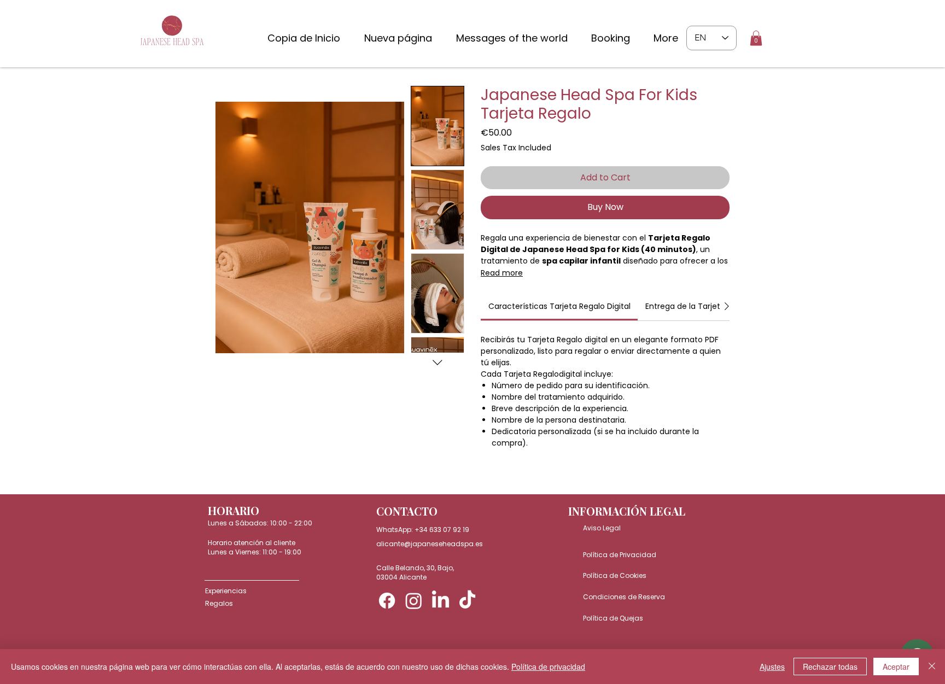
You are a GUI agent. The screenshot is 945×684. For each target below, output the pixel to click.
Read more (502, 272)
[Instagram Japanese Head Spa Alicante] (413, 600)
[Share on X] (550, 486)
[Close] (931, 666)
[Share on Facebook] (487, 486)
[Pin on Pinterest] (508, 486)
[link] (559, 306)
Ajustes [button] (772, 666)
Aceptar (896, 666)
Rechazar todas (830, 666)
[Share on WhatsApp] (529, 486)
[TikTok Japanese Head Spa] (467, 600)
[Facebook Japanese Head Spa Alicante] (387, 600)
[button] (756, 38)
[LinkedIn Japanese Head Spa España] (440, 600)
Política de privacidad (548, 666)
